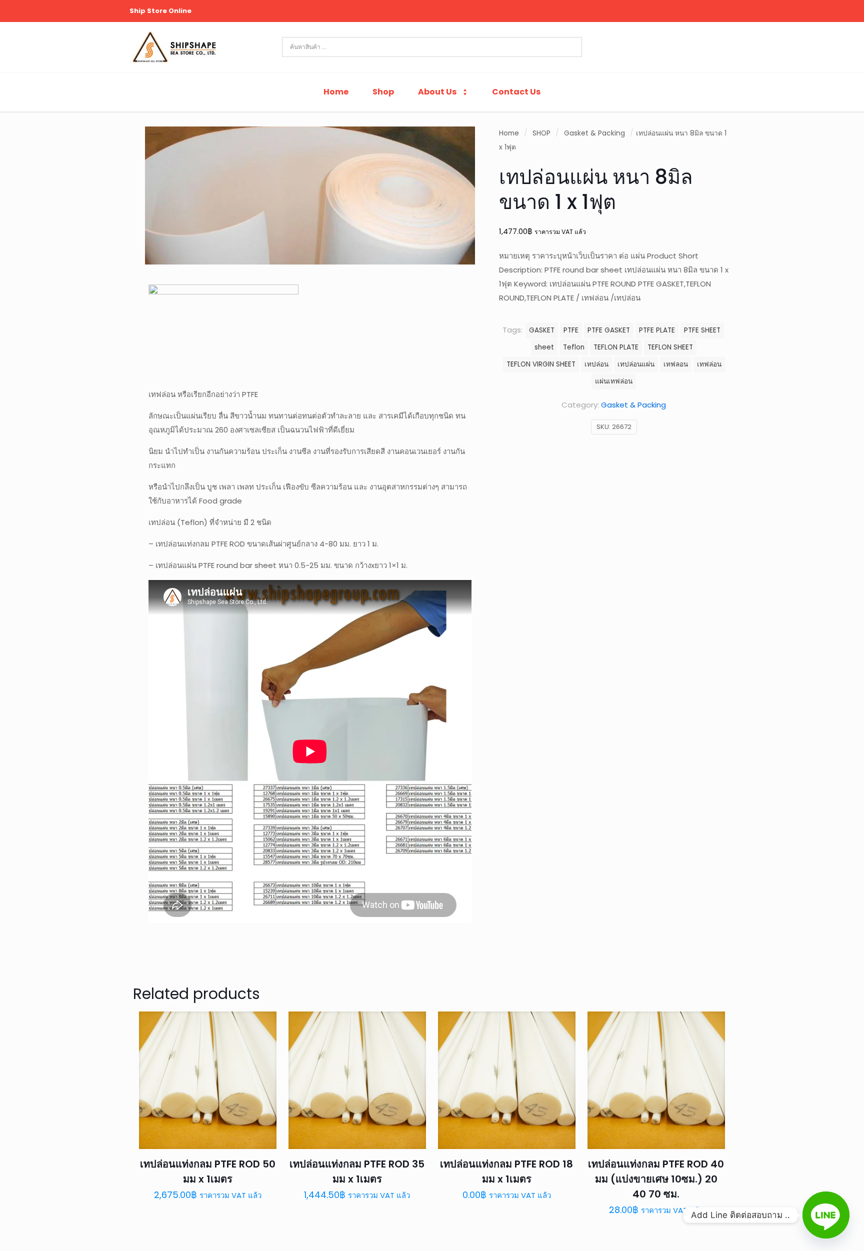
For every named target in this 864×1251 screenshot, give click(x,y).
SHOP (541, 133)
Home (509, 133)
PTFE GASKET (609, 330)
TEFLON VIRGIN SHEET (541, 364)
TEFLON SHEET (670, 347)
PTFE (571, 330)
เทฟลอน (676, 364)
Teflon (573, 347)
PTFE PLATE (657, 330)
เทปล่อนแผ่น (636, 364)
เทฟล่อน (709, 364)
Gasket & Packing (594, 133)
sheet (544, 347)
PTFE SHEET (702, 330)
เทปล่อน (596, 364)
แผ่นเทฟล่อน (613, 381)
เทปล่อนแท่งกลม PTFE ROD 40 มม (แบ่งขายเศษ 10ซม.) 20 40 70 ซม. (656, 1179)
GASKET (541, 330)
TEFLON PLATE (616, 347)
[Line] (826, 1215)
